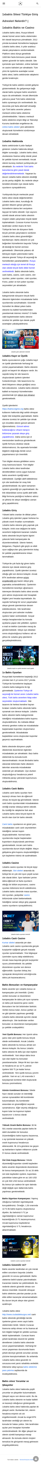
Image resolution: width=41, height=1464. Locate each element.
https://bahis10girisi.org (12, 409)
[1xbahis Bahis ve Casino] (20, 3)
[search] (37, 3)
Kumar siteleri (8, 942)
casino (27, 895)
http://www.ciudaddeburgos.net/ (16, 1314)
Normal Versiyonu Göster (27, 1459)
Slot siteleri (18, 870)
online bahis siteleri (11, 127)
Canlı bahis (7, 824)
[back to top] (36, 1459)
